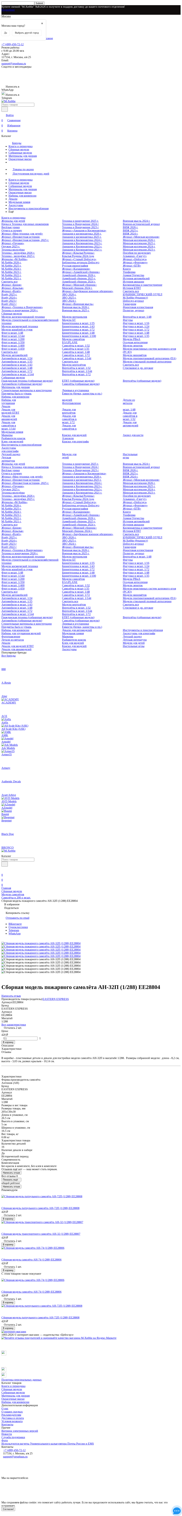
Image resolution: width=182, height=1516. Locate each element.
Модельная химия (19, 202)
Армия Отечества (133, 275)
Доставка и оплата (12, 1418)
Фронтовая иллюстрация (138, 307)
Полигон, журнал (133, 310)
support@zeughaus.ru (13, 63)
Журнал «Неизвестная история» (20, 236)
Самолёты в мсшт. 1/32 (76, 345)
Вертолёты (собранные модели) (142, 380)
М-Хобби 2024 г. (11, 268)
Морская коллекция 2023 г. (139, 249)
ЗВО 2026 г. (69, 294)
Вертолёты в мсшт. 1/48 (137, 316)
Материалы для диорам (23, 155)
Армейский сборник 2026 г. (79, 275)
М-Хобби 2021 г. (11, 278)
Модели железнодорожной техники (23, 316)
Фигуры (128, 319)
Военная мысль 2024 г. (136, 220)
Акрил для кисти (133, 435)
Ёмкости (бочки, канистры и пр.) (82, 393)
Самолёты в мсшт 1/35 (75, 348)
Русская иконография (75, 265)
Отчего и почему (11, 230)
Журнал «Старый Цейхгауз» (79, 259)
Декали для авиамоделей (9, 417)
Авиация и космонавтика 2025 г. (81, 236)
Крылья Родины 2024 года (78, 256)
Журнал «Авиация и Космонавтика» (84, 230)
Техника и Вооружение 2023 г (80, 227)
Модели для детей (134, 642)
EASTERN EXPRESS (55, 999)
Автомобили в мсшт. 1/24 (16, 358)
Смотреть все (9, 281)
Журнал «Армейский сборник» (81, 272)
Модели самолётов (73, 339)
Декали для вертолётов (69, 411)
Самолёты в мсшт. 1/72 (76, 355)
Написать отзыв (11, 1172)
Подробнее (8, 9)
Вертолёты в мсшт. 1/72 (76, 374)
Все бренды (8, 655)
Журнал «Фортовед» (135, 262)
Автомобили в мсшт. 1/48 (16, 367)
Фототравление (71, 403)
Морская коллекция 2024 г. (139, 246)
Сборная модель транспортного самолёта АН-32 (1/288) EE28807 (40, 1233)
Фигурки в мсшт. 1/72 (136, 329)
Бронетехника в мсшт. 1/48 (78, 332)
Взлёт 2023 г (9, 300)
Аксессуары (16, 205)
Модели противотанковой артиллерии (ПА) (149, 358)
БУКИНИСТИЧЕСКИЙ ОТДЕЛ (142, 294)
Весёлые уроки (10, 227)
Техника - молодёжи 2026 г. (18, 252)
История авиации (133, 281)
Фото (4, 1440)
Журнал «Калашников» (76, 268)
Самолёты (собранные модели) (81, 383)
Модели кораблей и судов (17, 329)
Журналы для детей (13, 220)
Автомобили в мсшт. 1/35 (16, 361)
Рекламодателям (11, 1414)
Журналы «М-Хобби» (14, 259)
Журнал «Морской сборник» (79, 284)
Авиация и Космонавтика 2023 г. (82, 243)
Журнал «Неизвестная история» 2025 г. (25, 240)
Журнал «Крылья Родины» (78, 252)
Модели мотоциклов (74, 316)
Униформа (129, 272)
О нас (4, 1408)
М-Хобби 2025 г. (11, 265)
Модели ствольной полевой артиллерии (147, 361)
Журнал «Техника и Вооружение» (22, 307)
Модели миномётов (135, 355)
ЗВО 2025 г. (69, 297)
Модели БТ (69, 319)
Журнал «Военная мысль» (78, 304)
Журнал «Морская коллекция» (141, 236)
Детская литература (8, 459)
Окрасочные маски (20, 159)
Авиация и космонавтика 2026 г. (81, 233)
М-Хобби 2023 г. (11, 272)
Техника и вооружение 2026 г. (19, 310)
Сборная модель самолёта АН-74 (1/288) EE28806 (31, 1259)
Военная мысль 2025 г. (75, 310)
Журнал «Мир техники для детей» (22, 233)
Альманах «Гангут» (135, 256)
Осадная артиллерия (135, 342)
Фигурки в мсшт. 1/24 (136, 326)
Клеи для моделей (12, 441)
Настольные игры (133, 646)
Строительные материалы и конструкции (26, 390)
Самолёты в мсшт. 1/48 (76, 351)
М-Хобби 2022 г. (11, 275)
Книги (127, 268)
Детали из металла (129, 401)
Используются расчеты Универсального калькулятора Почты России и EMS (47, 1443)
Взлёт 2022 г (9, 304)
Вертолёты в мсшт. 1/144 (77, 371)
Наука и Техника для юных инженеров (25, 224)
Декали (13, 198)
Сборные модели (19, 149)
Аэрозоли (68, 438)
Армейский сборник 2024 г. (79, 281)
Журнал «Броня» (11, 284)
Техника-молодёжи (13, 249)
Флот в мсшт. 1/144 (13, 335)
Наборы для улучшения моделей (21, 633)
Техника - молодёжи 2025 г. (18, 256)
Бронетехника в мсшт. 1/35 (78, 323)
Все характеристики (13, 1024)
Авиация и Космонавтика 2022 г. (82, 246)
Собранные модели (20, 152)
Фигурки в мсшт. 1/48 (136, 332)
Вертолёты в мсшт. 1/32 (76, 367)
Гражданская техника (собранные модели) (27, 380)
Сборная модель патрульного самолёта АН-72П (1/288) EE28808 (40, 1208)
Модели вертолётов (74, 364)
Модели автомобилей (14, 355)
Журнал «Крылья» (12, 288)
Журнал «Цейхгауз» (135, 259)
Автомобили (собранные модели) (21, 383)
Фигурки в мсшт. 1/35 (136, 335)
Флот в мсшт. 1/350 (13, 342)
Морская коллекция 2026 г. (139, 240)
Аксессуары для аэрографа (9, 449)
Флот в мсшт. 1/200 (13, 339)
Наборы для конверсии (22, 195)
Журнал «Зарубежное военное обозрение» (87, 291)
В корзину (8, 1042)
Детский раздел (10, 454)
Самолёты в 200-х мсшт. (16, 897)
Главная (6, 888)
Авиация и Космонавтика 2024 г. (82, 240)
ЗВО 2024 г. (69, 300)
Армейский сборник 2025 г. (79, 278)
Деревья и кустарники (75, 390)
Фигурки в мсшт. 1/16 (136, 323)
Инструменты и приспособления (29, 208)
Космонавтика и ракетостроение (142, 284)
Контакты (7, 1424)
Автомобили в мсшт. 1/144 (17, 374)
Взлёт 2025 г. (9, 294)
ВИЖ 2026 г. (130, 227)
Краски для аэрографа (75, 441)
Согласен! (8, 1509)
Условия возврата (12, 1421)
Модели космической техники (19, 326)
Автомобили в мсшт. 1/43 (16, 364)
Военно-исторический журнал (141, 224)
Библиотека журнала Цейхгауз (80, 262)
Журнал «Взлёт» (11, 291)
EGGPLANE (69, 342)
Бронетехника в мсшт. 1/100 (79, 335)
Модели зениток (133, 345)
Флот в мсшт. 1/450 (13, 348)
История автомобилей (136, 278)
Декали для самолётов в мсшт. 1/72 (69, 419)
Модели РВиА (131, 339)
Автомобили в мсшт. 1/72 (16, 371)
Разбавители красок (13, 438)
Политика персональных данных (21, 1379)
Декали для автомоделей (130, 424)
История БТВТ (132, 288)
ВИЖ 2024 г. (130, 233)
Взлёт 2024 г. (9, 297)
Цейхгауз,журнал (133, 300)
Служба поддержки (13, 1437)
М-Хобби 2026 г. (11, 262)
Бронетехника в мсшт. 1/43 (78, 326)
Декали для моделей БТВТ (10, 411)
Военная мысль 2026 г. (75, 307)
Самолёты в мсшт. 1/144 (76, 358)
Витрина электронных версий (19, 1430)
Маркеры (7, 435)
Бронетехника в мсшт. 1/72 (78, 329)
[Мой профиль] (3, 869)
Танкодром (129, 304)
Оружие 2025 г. (10, 246)
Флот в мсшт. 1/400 (13, 345)
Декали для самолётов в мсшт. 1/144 (8, 425)
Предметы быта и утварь (16, 393)
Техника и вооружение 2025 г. (80, 220)
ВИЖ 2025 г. (130, 230)
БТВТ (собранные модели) (78, 380)
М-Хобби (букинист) (135, 297)
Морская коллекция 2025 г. (139, 243)
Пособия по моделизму (137, 252)
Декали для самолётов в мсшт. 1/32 (130, 416)
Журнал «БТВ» (132, 265)
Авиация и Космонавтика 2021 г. (82, 249)
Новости (6, 1434)
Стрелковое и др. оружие (138, 367)
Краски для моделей (74, 435)
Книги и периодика (21, 146)
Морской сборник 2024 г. (77, 288)
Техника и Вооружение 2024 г (80, 224)
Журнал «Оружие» (12, 243)
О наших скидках (12, 1411)
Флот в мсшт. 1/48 (12, 332)
